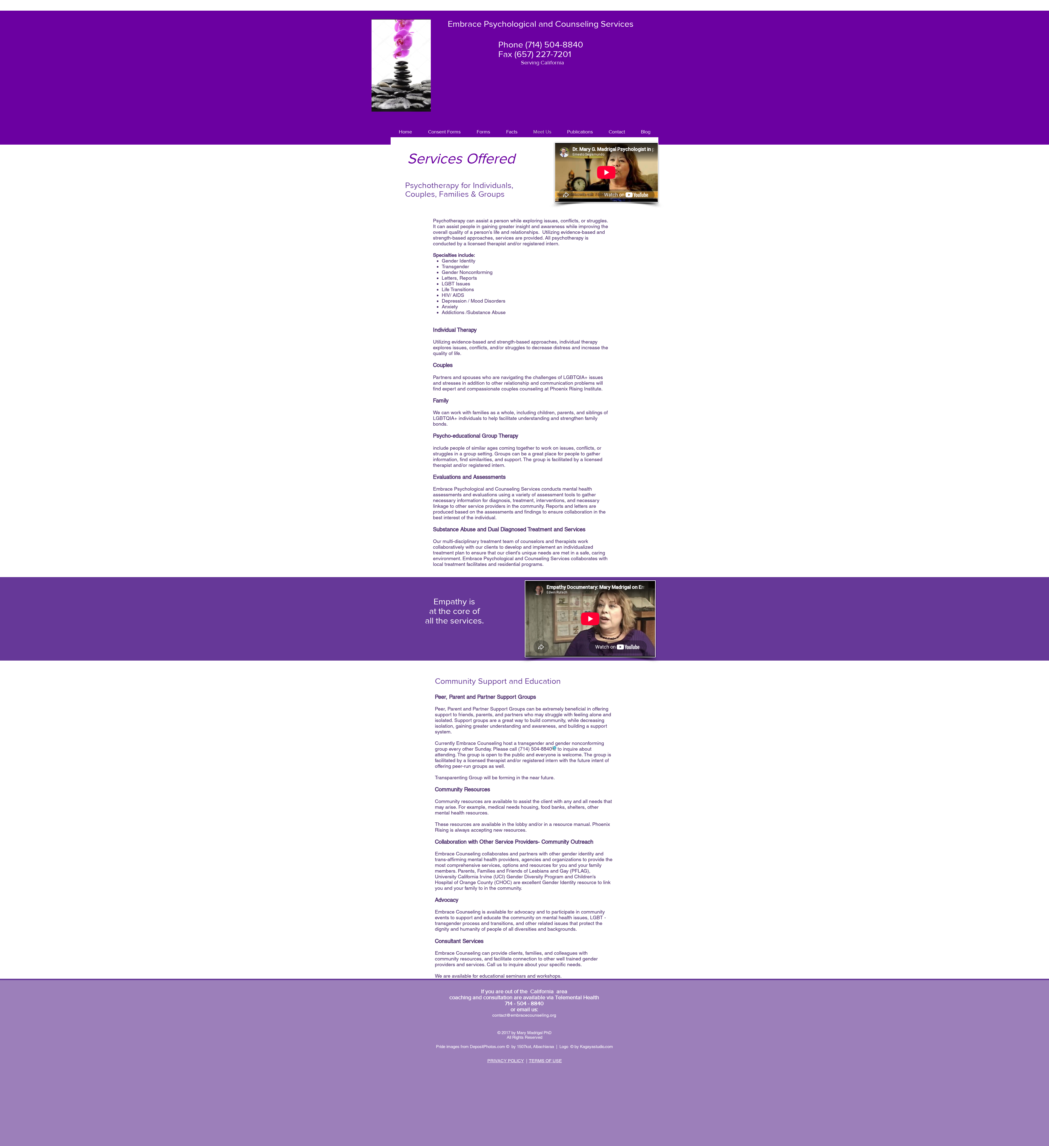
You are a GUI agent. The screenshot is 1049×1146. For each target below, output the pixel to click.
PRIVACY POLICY (505, 1060)
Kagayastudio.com (596, 1046)
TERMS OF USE (545, 1060)
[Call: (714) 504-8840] (554, 749)
